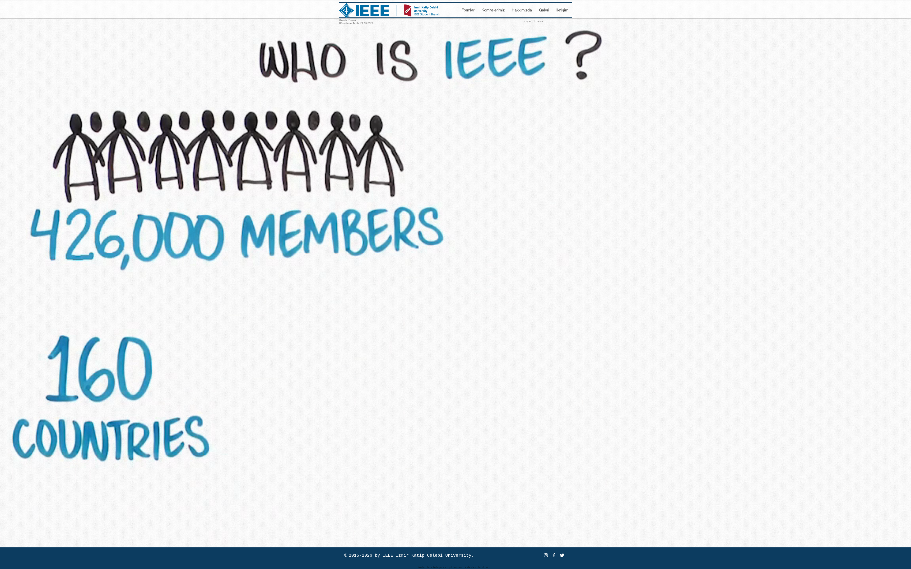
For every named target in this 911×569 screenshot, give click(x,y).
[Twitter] (562, 555)
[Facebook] (554, 555)
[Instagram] (545, 555)
